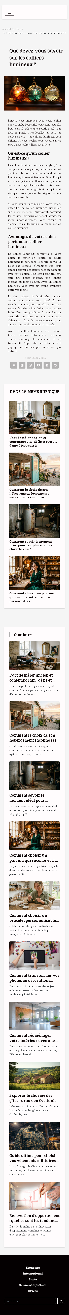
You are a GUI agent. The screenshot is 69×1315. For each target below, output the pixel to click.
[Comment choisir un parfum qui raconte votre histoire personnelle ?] (34, 573)
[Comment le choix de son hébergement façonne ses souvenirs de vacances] (34, 469)
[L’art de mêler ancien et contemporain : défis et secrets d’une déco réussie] (34, 417)
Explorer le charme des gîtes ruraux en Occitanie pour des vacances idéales (33, 1100)
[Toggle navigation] (9, 12)
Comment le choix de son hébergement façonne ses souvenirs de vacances (29, 493)
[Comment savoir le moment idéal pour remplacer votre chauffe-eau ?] (34, 521)
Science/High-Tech (32, 1285)
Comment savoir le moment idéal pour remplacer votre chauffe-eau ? (30, 545)
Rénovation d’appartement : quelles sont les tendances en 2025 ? (34, 1220)
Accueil (6, 29)
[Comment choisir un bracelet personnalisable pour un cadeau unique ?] (34, 895)
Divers (19, 29)
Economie (33, 1267)
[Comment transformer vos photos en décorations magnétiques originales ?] (34, 955)
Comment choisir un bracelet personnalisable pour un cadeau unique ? (32, 920)
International (33, 1273)
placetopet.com (23, 212)
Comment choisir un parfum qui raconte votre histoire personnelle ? (31, 597)
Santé (33, 1279)
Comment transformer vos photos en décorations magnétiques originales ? (34, 980)
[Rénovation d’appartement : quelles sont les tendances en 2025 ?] (34, 1195)
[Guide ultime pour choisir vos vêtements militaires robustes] (34, 1135)
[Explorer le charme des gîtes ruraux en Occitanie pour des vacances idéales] (34, 1075)
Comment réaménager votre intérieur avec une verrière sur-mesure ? (32, 1040)
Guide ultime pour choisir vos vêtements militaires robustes (33, 1160)
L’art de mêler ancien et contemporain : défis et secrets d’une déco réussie (33, 441)
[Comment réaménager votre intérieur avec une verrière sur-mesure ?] (34, 1015)
